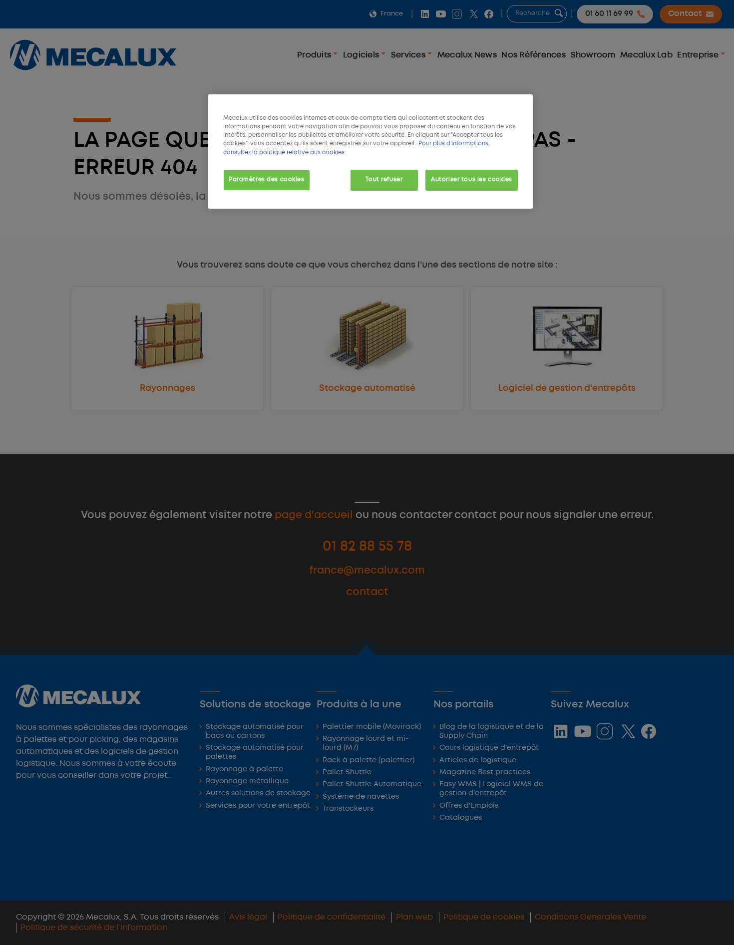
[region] (370, 151)
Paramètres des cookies (267, 179)
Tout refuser (384, 179)
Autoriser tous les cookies (471, 179)
